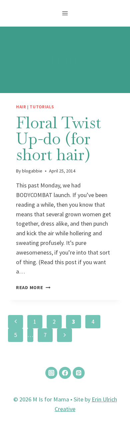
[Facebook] (65, 373)
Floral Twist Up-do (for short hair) (58, 138)
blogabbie (32, 171)
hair (21, 106)
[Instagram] (51, 373)
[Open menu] (65, 13)
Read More (33, 287)
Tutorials (42, 106)
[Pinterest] (79, 373)
